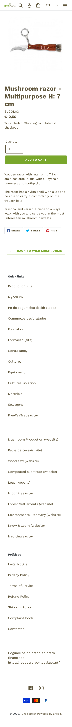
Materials (15, 394)
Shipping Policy (20, 607)
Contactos (16, 629)
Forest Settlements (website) (30, 504)
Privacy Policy (18, 575)
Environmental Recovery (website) (34, 515)
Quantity (11, 141)
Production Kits (20, 286)
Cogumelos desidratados (27, 318)
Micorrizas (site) (20, 493)
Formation (16, 329)
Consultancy (17, 351)
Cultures (14, 361)
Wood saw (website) (23, 461)
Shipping (30, 123)
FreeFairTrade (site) (23, 415)
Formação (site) (20, 340)
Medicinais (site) (20, 536)
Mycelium (15, 297)
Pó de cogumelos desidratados (32, 308)
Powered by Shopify (49, 713)
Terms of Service (21, 586)
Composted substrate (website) (32, 472)
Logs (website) (19, 482)
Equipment (16, 372)
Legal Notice (17, 564)
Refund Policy (18, 596)
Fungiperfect (28, 713)
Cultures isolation (22, 383)
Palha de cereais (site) (25, 450)
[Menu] (65, 5)
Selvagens (15, 404)
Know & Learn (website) (26, 525)
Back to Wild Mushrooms (39, 250)
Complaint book (20, 618)
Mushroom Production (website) (33, 439)
